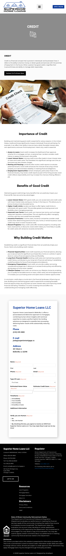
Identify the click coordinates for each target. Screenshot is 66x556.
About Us (22, 498)
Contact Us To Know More (15, 73)
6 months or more (18, 405)
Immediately (16, 398)
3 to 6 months (16, 403)
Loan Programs (23, 490)
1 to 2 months (16, 400)
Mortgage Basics (24, 492)
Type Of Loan (18, 379)
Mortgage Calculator (25, 495)
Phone (15, 371)
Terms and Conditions (25, 507)
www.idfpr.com (44, 464)
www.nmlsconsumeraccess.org (44, 468)
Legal (20, 510)
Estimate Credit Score (44, 386)
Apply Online (58, 6)
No (13, 418)
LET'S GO (10, 479)
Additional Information (18, 408)
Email (38, 371)
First (11, 368)
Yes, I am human (17, 420)
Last (34, 368)
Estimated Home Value (18, 387)
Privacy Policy (23, 504)
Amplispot (49, 553)
